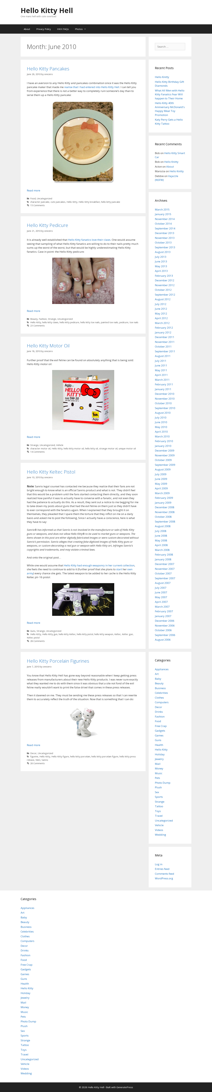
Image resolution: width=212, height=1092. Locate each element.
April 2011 (161, 375)
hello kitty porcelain (80, 756)
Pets (157, 778)
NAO (38, 759)
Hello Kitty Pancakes (48, 68)
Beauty (34, 318)
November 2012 (165, 285)
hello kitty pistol (85, 634)
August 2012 (163, 299)
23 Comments (37, 325)
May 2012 (161, 313)
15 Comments (37, 205)
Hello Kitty (72, 201)
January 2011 (163, 389)
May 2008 (161, 540)
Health (159, 745)
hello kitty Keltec (67, 634)
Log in (158, 864)
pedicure (123, 322)
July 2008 (160, 531)
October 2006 (163, 630)
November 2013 (165, 238)
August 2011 (163, 356)
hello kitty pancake (110, 201)
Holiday (160, 754)
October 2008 (163, 516)
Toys (158, 811)
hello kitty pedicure (69, 322)
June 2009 (161, 479)
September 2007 (165, 578)
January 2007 (163, 616)
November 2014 (165, 219)
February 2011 (164, 384)
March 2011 (162, 379)
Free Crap (161, 726)
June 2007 (161, 592)
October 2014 (163, 223)
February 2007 (164, 611)
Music (158, 773)
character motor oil (40, 448)
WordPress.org (164, 878)
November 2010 (165, 398)
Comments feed (164, 873)
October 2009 (163, 460)
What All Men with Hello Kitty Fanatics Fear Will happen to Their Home (169, 94)
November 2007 (165, 569)
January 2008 (163, 559)
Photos (79, 29)
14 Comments (37, 451)
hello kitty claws (50, 322)
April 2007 (161, 602)
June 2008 (161, 535)
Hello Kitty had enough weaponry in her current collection (99, 565)
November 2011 (165, 342)
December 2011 (164, 337)
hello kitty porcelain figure (104, 756)
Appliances (162, 669)
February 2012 (164, 327)
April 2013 (161, 271)
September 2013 (165, 247)
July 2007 (160, 587)
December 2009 (164, 450)
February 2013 (164, 275)
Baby (158, 678)
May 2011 (161, 370)
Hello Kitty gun (49, 634)
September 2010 (165, 408)
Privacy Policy (43, 29)
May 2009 (161, 483)
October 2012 (163, 290)
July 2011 (160, 361)
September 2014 (165, 228)
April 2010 (161, 431)
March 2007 (162, 606)
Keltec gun (127, 634)
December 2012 (164, 280)
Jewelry (159, 759)
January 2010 (163, 446)
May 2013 (161, 266)
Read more (33, 190)
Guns (32, 630)
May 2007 (161, 597)
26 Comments (37, 763)
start (119, 569)
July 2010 (160, 417)
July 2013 (160, 257)
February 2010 (164, 441)
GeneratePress (124, 1087)
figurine (34, 756)
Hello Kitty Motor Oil (48, 345)
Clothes (159, 697)
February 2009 (164, 498)
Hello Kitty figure (60, 756)
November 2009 (165, 455)
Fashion (43, 318)
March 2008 (162, 550)
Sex (157, 792)
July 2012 (160, 304)
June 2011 (161, 365)
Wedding (160, 834)
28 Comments (37, 641)
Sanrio (45, 759)
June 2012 (161, 308)
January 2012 (163, 332)
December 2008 (164, 507)
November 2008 (165, 512)
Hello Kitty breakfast (89, 201)
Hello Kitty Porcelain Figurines (58, 661)
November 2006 (165, 625)
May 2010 (161, 427)
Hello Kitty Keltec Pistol (51, 472)
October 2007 (163, 573)
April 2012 (161, 318)
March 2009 (162, 493)
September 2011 (165, 351)
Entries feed (162, 869)
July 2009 (160, 474)
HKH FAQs (63, 29)
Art (157, 674)
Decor (33, 753)
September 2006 (165, 635)
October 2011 (163, 346)
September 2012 (165, 294)
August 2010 (163, 412)
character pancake (39, 201)
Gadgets (160, 730)
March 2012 (162, 323)
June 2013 (161, 261)
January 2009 (163, 502)
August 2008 (163, 526)
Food (33, 198)
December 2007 (164, 564)
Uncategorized (44, 198)
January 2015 (163, 214)
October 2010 (163, 403)
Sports (159, 797)
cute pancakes (58, 201)
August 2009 (163, 469)
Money (159, 768)
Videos (159, 830)
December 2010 (164, 394)
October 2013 (163, 242)
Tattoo (159, 806)
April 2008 (161, 545)
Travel (159, 815)
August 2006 (163, 639)
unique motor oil (127, 448)
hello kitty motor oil (74, 448)
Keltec (117, 634)
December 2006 (164, 620)
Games (159, 735)
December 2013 (164, 233)
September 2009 (165, 465)
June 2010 (161, 422)
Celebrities (161, 693)
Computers (162, 702)
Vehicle (59, 445)
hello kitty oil (91, 448)
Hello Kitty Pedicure (47, 225)
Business (160, 688)
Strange (52, 318)
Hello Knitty (162, 77)
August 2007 (163, 583)
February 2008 (164, 554)
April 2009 (161, 488)
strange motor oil (108, 448)
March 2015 (162, 209)
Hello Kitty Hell (47, 10)
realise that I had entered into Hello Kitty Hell (91, 87)
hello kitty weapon (103, 634)
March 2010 (162, 436)
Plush (158, 787)
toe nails (134, 322)
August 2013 (163, 252)
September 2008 (165, 521)
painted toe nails (109, 322)
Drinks (159, 711)
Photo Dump (162, 782)
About (27, 29)
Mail (157, 764)
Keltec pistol (33, 637)
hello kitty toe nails (90, 322)
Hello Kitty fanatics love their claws (89, 239)
